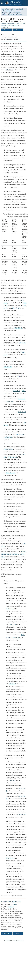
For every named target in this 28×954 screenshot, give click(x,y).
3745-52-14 (9, 609)
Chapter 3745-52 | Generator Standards (11, 26)
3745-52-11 (22, 814)
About (22, 940)
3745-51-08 (16, 308)
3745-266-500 (8, 449)
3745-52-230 (19, 434)
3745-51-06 (22, 343)
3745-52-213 (22, 412)
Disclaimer (8, 940)
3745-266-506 (10, 473)
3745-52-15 (7, 554)
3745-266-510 (12, 457)
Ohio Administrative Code (10, 23)
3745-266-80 (8, 367)
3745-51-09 (20, 376)
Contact (16, 940)
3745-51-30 (16, 391)
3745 (23, 23)
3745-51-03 (12, 780)
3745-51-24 (9, 401)
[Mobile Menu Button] (1, 3)
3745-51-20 (21, 399)
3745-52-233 (8, 437)
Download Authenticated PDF (12, 39)
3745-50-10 (9, 70)
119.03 (14, 37)
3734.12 (14, 904)
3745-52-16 (15, 554)
